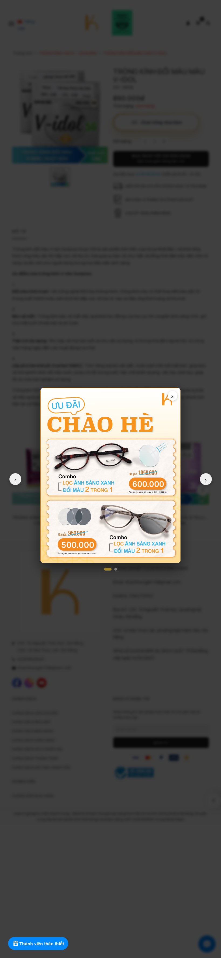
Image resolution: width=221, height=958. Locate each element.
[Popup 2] (115, 569)
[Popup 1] (108, 569)
